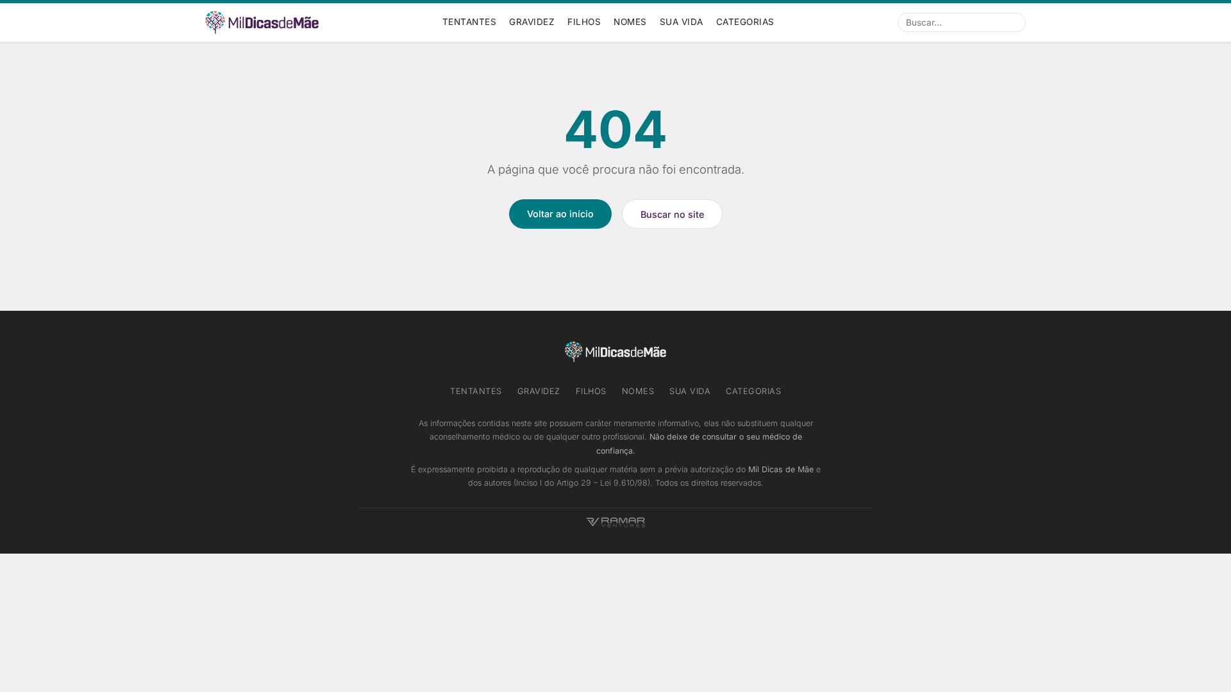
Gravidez (532, 22)
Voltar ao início (560, 213)
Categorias (745, 22)
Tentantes (469, 22)
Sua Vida (681, 22)
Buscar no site (672, 214)
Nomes (630, 22)
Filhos (584, 22)
